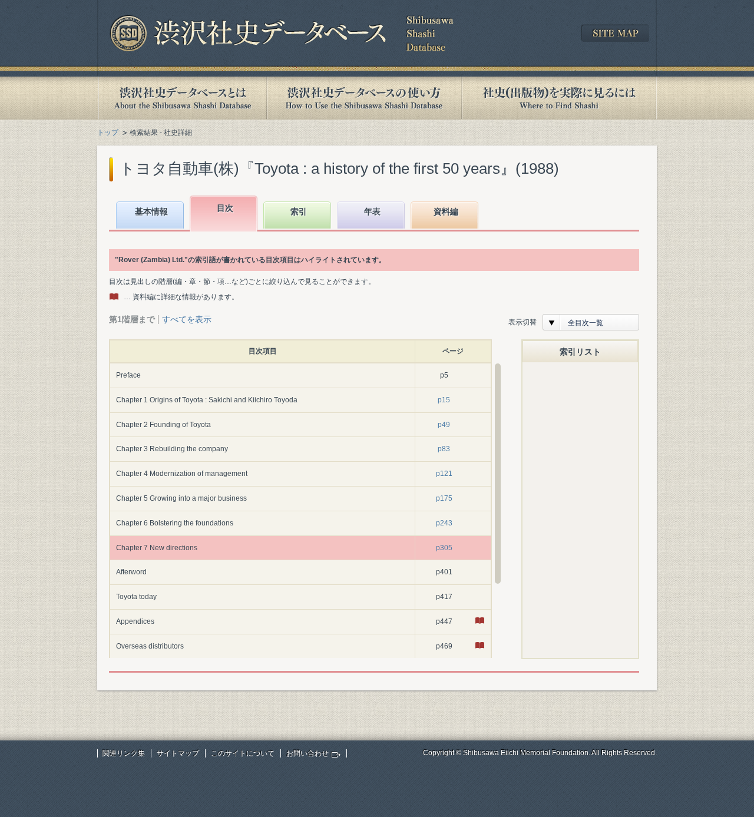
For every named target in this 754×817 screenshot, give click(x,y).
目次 (225, 208)
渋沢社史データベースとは (181, 98)
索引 (298, 211)
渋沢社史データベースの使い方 (364, 98)
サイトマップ (178, 753)
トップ (107, 132)
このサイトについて (243, 753)
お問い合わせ (307, 753)
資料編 (446, 211)
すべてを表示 (186, 319)
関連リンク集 (123, 753)
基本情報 (151, 211)
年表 (372, 211)
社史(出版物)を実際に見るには (559, 98)
